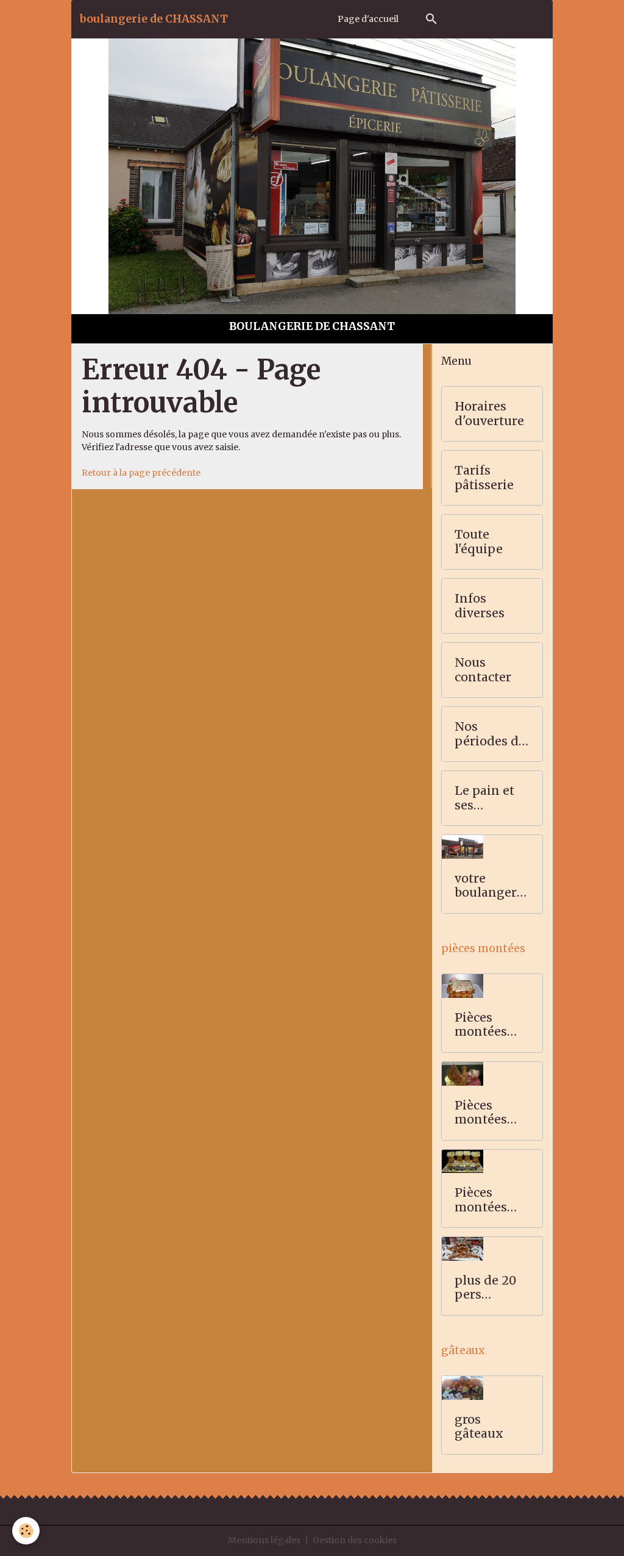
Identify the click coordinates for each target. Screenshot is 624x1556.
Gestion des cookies (355, 1540)
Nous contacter (483, 670)
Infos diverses (480, 606)
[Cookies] (26, 1530)
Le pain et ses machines (484, 798)
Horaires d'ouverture (489, 414)
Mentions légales (264, 1540)
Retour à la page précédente (141, 472)
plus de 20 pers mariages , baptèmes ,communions (489, 1288)
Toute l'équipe (479, 542)
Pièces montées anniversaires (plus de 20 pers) (489, 1200)
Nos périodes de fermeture (490, 734)
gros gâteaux (479, 1427)
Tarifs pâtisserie (484, 478)
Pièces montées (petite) (481, 1025)
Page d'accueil (368, 18)
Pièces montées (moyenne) (487, 1113)
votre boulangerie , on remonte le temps (491, 886)
